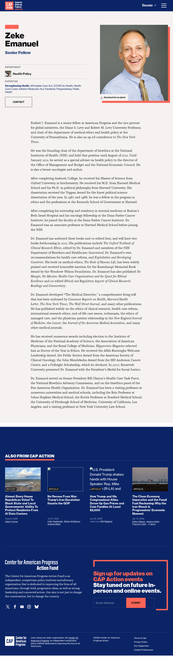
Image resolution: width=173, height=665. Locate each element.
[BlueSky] (36, 607)
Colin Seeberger (55, 521)
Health (69, 85)
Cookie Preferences (143, 650)
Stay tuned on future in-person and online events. (127, 582)
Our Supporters (141, 646)
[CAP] (16, 641)
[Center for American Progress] (9, 5)
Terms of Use (140, 638)
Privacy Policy (140, 642)
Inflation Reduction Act (31, 88)
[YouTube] (22, 607)
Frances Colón (139, 524)
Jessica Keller (152, 521)
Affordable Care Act (41, 85)
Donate (147, 5)
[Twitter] (7, 607)
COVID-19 (59, 85)
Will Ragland (106, 521)
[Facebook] (15, 607)
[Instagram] (29, 607)
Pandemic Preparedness (58, 88)
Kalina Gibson (138, 521)
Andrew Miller (54, 524)
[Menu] (164, 6)
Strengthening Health (17, 85)
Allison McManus (72, 521)
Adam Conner (11, 521)
